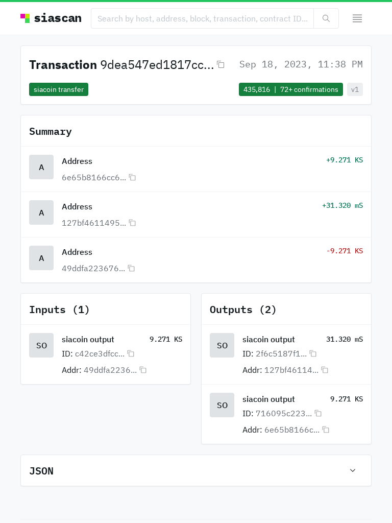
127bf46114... (291, 370)
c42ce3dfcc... (100, 353)
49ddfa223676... (93, 268)
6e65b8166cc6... (94, 177)
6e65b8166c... (292, 429)
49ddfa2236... (110, 370)
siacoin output (88, 339)
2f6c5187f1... (281, 353)
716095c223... (284, 413)
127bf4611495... (94, 223)
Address (77, 161)
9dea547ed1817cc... (157, 64)
